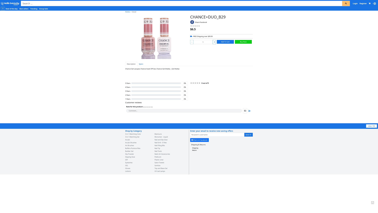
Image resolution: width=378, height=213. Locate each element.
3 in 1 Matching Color (133, 134)
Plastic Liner (159, 160)
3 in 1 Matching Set (132, 137)
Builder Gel (129, 151)
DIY (126, 160)
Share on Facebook (200, 140)
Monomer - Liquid (161, 137)
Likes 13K (371, 126)
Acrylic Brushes (131, 143)
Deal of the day (12, 9)
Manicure (158, 134)
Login (355, 3)
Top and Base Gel (161, 168)
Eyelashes (128, 163)
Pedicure (158, 157)
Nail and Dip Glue (161, 140)
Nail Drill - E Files (161, 143)
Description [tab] (131, 64)
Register (363, 3)
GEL (126, 165)
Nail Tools (158, 151)
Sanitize (157, 165)
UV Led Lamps (160, 171)
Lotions (128, 171)
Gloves (127, 168)
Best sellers (23, 9)
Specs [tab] (141, 64)
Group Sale (43, 9)
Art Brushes (129, 145)
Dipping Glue (130, 157)
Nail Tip (157, 148)
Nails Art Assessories (162, 154)
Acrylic (127, 140)
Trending (33, 9)
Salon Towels (159, 163)
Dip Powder (129, 154)
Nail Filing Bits (160, 145)
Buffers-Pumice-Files (132, 148)
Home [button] (127, 12)
